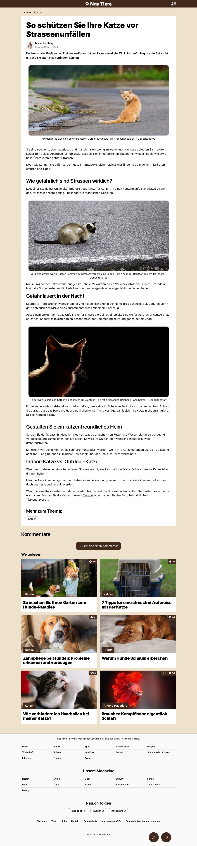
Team (54, 821)
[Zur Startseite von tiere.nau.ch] (98, 4)
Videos (57, 752)
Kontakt (75, 821)
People (151, 746)
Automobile (122, 784)
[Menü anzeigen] (173, 4)
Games (119, 752)
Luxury (119, 778)
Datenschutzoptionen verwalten (143, 821)
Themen (57, 758)
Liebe (87, 778)
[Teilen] (154, 837)
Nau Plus (89, 752)
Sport (88, 746)
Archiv (88, 758)
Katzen (38, 12)
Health (25, 778)
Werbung (42, 821)
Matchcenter (123, 746)
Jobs (64, 821)
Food (25, 784)
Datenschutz (90, 821)
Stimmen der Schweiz (158, 752)
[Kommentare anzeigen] (166, 837)
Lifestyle (26, 758)
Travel (88, 784)
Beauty (26, 790)
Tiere (56, 784)
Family (150, 778)
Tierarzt (88, 495)
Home (27, 12)
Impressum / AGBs (111, 821)
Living (56, 778)
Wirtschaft (27, 752)
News (25, 746)
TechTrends (153, 784)
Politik (56, 746)
